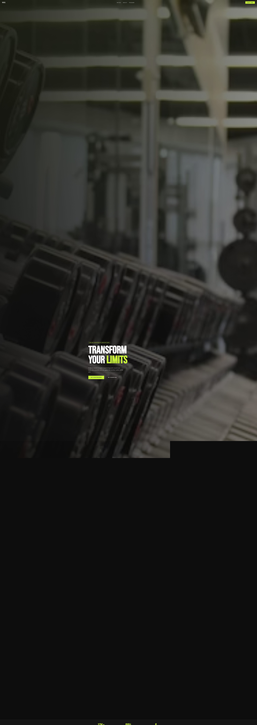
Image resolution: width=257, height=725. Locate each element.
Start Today (250, 2)
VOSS (4, 3)
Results (125, 2)
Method (119, 2)
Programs (131, 2)
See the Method (112, 377)
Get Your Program (96, 377)
